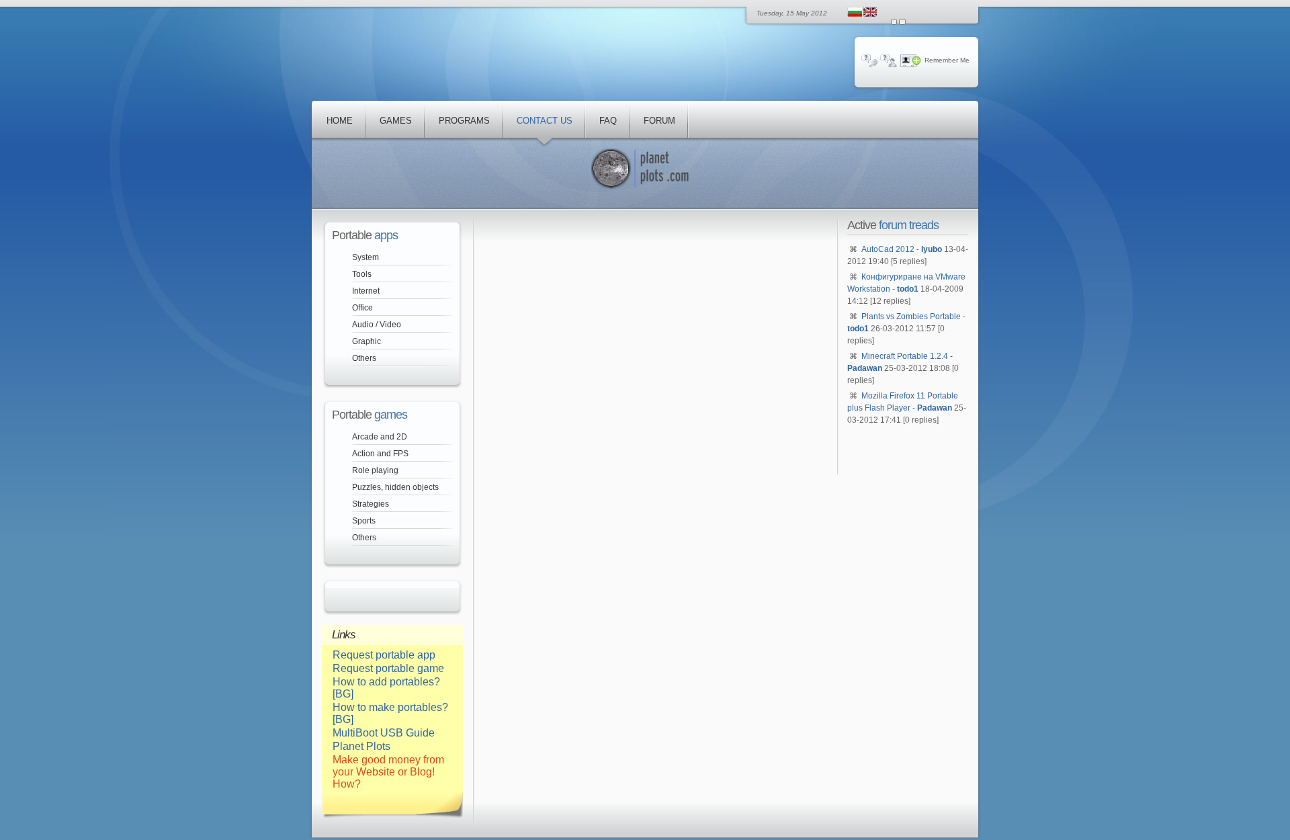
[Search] (894, 22)
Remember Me (947, 60)
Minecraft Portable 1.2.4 (904, 356)
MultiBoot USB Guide (384, 733)
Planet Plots (361, 746)
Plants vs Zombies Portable (911, 316)
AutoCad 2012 (887, 249)
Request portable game (388, 668)
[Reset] (902, 22)
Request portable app (384, 655)
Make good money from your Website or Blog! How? (388, 772)
